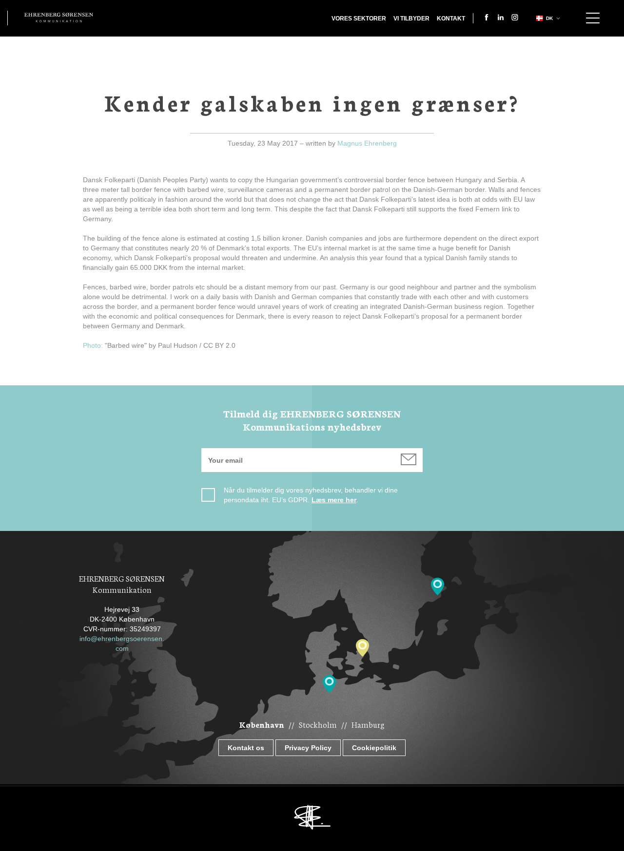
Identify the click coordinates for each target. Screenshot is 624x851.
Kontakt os (246, 748)
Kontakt (451, 18)
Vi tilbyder (411, 18)
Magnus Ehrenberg (367, 143)
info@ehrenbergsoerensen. (121, 639)
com (122, 648)
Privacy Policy (308, 748)
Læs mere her (334, 500)
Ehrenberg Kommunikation (58, 17)
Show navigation (592, 18)
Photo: (93, 345)
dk (549, 18)
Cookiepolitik (374, 748)
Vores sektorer (359, 18)
